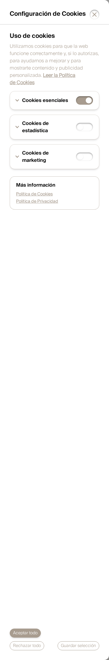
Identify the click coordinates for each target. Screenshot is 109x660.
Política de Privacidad (37, 201)
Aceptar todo (25, 633)
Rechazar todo (27, 645)
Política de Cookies (34, 194)
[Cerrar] (94, 14)
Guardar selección (78, 645)
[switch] (84, 100)
